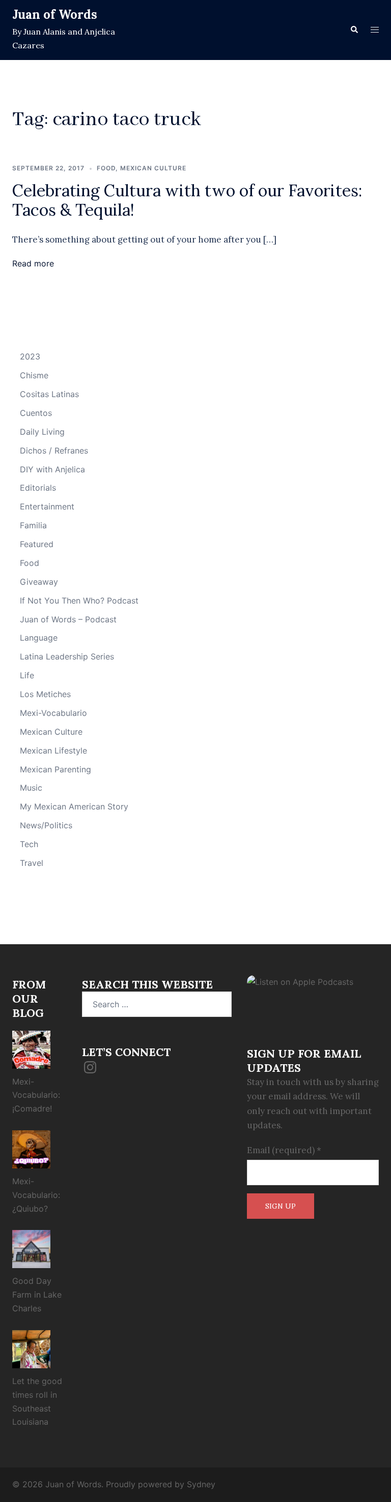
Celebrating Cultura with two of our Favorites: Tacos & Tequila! (187, 200)
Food (106, 168)
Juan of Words (54, 14)
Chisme (34, 375)
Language (39, 638)
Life (27, 675)
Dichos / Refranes (54, 450)
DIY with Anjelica (52, 469)
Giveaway (39, 582)
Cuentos (36, 413)
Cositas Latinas (49, 394)
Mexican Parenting (55, 769)
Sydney (201, 1484)
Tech (29, 844)
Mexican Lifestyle (53, 750)
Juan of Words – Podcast (68, 619)
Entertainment (47, 506)
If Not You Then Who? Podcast (79, 600)
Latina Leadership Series (67, 656)
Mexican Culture (153, 168)
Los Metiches (45, 694)
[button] (354, 30)
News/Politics (46, 825)
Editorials (38, 488)
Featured (36, 544)
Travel (31, 863)
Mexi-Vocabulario (53, 713)
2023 (30, 356)
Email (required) (284, 1150)
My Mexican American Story (74, 806)
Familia (33, 525)
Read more (33, 263)
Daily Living (42, 432)
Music (31, 788)
